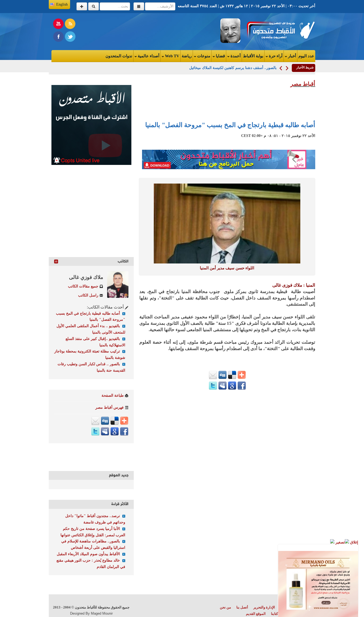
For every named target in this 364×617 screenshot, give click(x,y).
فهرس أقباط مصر (109, 407)
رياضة (187, 56)
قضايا (220, 56)
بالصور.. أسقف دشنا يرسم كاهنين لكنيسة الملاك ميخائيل (233, 68)
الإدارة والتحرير (264, 607)
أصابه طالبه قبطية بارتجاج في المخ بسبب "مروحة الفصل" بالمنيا (230, 124)
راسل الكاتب (88, 295)
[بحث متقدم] (81, 6)
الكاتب (123, 261)
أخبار (291, 56)
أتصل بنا (242, 607)
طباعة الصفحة (113, 395)
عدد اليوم (306, 56)
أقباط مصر (302, 84)
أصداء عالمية (148, 56)
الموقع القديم (256, 614)
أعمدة (235, 56)
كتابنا (274, 614)
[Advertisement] (117, 30)
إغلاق (353, 542)
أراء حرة (275, 56)
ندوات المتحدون (119, 56)
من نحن (225, 607)
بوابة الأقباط (253, 56)
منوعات (203, 56)
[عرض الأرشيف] (139, 6)
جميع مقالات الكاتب (83, 286)
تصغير (339, 542)
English (62, 4)
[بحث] (93, 6)
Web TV (171, 56)
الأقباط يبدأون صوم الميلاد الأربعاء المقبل (88, 554)
